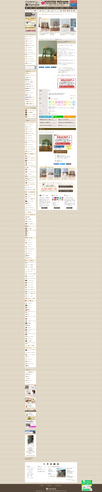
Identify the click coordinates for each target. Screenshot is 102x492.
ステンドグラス (29, 472)
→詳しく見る (73, 480)
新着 (31, 8)
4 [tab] (59, 37)
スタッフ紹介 (50, 475)
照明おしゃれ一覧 (29, 237)
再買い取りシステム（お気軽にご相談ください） (66, 122)
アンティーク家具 (38, 10)
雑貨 (65, 10)
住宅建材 (74, 10)
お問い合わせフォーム (71, 479)
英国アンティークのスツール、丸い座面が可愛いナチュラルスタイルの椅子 (55, 32)
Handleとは (50, 469)
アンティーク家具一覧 (29, 153)
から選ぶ (29, 73)
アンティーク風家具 (59, 10)
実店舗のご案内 (69, 468)
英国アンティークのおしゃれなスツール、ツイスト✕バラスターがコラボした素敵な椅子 (45, 32)
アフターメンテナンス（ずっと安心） (46, 125)
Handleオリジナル (31, 116)
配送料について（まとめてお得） (63, 119)
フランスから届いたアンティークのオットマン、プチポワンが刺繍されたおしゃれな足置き (65, 32)
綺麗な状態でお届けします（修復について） (47, 119)
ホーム (27, 8)
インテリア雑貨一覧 (29, 300)
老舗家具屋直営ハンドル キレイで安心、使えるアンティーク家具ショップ (32, 4)
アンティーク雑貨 (46, 10)
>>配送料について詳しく (51, 106)
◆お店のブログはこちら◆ (30, 455)
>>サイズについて (72, 95)
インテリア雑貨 (29, 475)
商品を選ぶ (29, 466)
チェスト (30, 470)
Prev (41, 174)
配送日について (59, 161)
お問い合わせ (74, 8)
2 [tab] (55, 37)
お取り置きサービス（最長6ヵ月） (45, 122)
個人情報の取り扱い (59, 485)
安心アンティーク (38, 8)
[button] (39, 51)
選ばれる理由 (50, 470)
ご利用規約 (42, 485)
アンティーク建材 (30, 477)
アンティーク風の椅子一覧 (30, 214)
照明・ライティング (30, 474)
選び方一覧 (28, 71)
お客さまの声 (39, 468)
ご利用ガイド (68, 8)
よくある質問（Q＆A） (41, 471)
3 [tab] (57, 37)
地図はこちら (30, 453)
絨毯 (69, 10)
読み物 (56, 8)
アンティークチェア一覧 (30, 122)
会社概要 (61, 8)
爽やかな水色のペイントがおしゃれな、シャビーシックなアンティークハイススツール (75, 32)
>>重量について (72, 98)
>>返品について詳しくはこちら (52, 114)
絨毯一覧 (27, 226)
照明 (52, 10)
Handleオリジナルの (31, 114)
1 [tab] (54, 37)
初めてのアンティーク (51, 471)
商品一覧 (28, 120)
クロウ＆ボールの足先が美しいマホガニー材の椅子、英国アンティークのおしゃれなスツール (64, 179)
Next (74, 174)
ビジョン (49, 468)
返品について (60, 125)
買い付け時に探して (67, 70)
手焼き (31, 110)
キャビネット (31, 471)
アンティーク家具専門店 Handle (53, 466)
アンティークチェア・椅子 (50, 14)
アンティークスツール (58, 14)
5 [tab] (60, 37)
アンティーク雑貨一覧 (29, 260)
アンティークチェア (30, 10)
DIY (27, 476)
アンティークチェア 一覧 (30, 34)
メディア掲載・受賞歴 (51, 476)
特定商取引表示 (49, 485)
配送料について (59, 160)
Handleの (30, 112)
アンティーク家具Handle (42, 14)
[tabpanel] (55, 27)
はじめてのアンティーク (48, 8)
